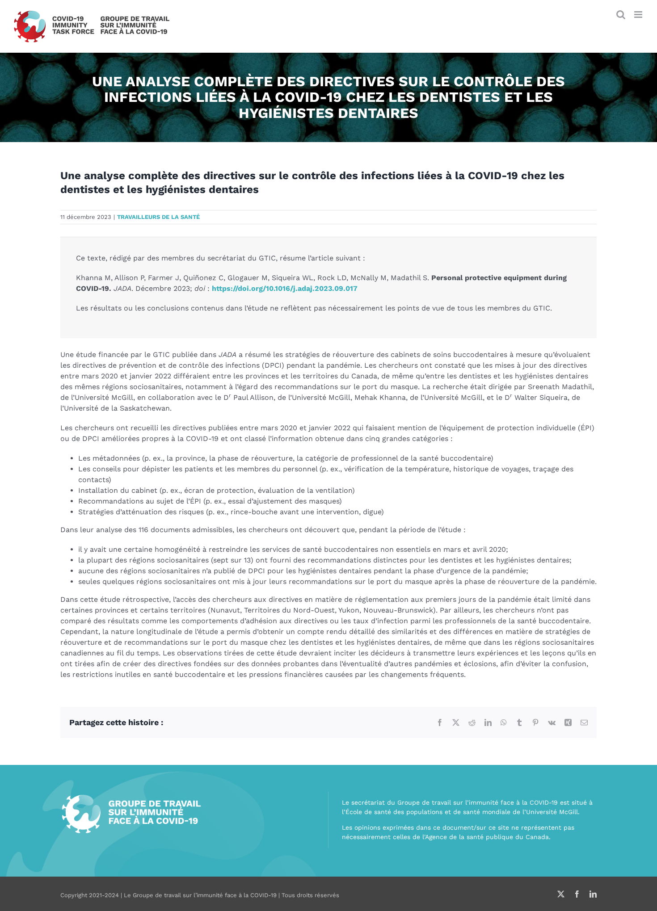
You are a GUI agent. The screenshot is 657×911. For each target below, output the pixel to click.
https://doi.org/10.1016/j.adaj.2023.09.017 (285, 288)
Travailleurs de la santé (158, 217)
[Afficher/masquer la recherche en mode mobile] (620, 14)
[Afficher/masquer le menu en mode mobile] (639, 14)
